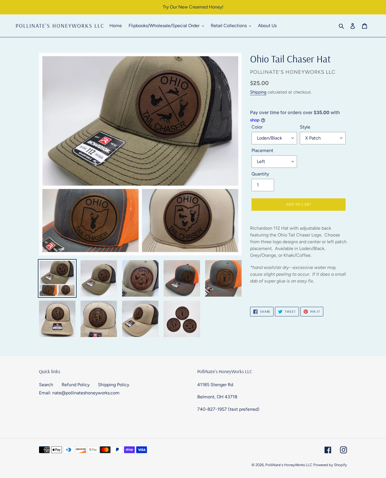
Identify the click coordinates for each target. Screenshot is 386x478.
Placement (262, 150)
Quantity (260, 174)
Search (46, 384)
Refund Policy (76, 384)
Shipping (258, 92)
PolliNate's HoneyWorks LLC (60, 25)
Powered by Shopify (330, 465)
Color (257, 127)
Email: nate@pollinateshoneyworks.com (79, 393)
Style (305, 127)
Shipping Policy (113, 384)
